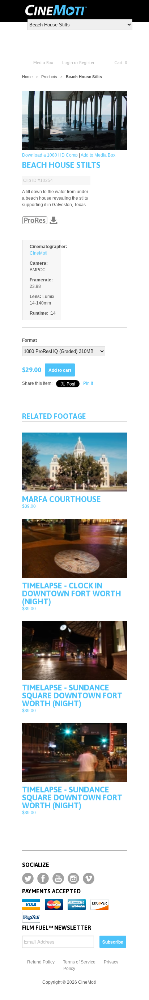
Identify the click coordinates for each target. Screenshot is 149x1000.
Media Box (43, 62)
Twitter (28, 878)
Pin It (88, 383)
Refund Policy (41, 962)
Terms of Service (79, 962)
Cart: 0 (120, 62)
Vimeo (88, 878)
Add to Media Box (98, 155)
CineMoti (38, 253)
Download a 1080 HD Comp (50, 155)
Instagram (73, 878)
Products (49, 77)
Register (86, 62)
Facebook (43, 878)
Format (29, 340)
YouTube (58, 878)
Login (67, 62)
